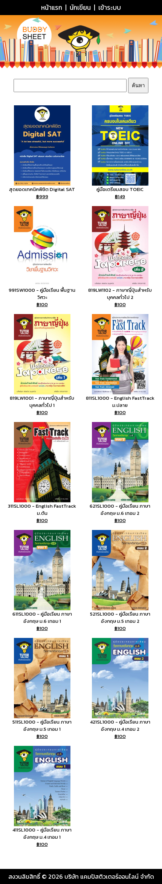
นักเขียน (80, 7)
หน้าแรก (51, 7)
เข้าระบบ (109, 7)
